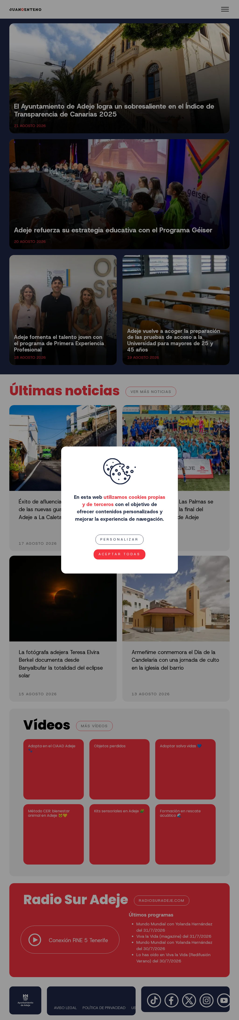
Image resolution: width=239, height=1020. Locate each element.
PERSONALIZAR (119, 539)
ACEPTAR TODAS (119, 554)
